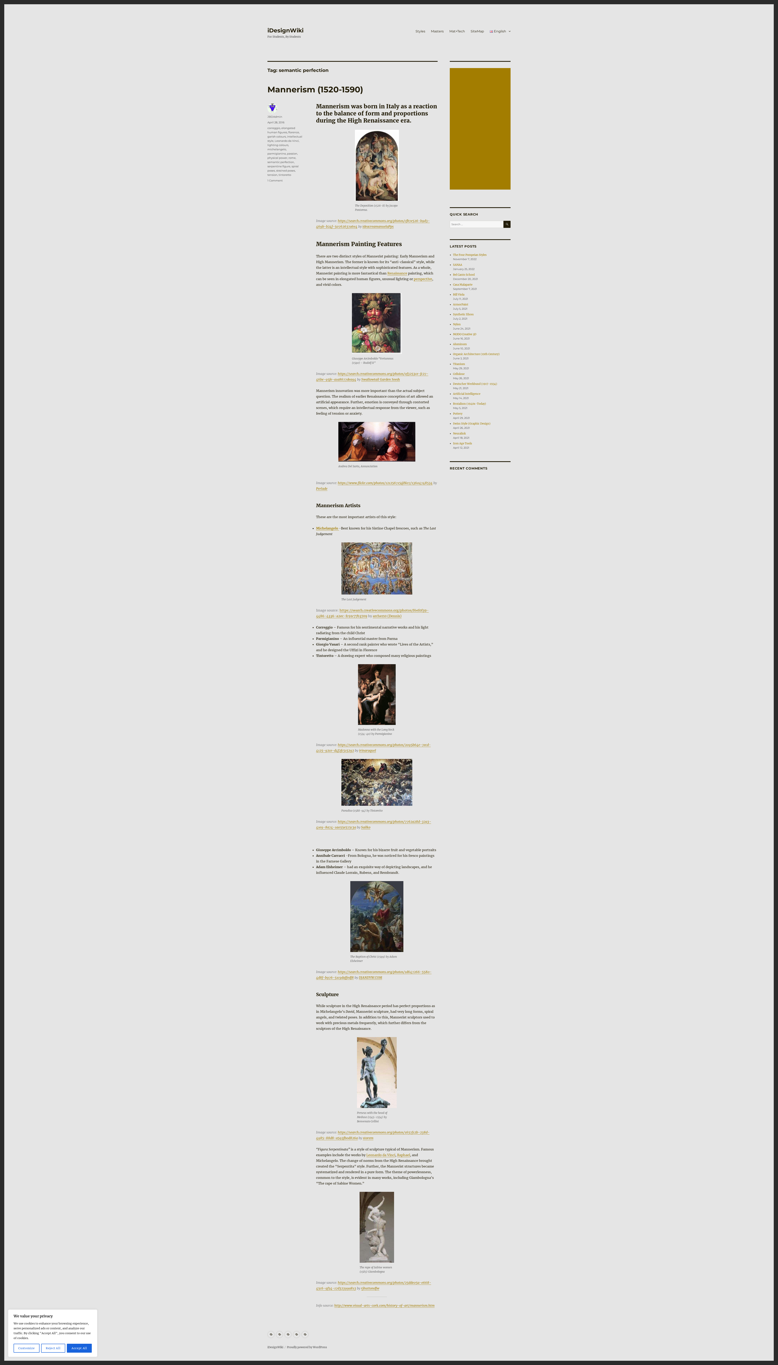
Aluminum (460, 344)
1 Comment (275, 180)
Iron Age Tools (462, 443)
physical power (277, 157)
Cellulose (459, 374)
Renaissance (397, 273)
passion (292, 153)
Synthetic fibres (463, 314)
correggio (273, 128)
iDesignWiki (285, 30)
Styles (420, 31)
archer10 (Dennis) (387, 616)
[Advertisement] (480, 129)
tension (272, 174)
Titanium (459, 364)
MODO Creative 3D (464, 334)
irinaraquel (367, 750)
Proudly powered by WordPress (307, 1347)
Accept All (79, 1348)
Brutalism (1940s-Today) (469, 404)
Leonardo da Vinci (380, 1155)
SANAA (457, 265)
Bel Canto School (464, 274)
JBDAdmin (274, 116)
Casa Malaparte (462, 284)
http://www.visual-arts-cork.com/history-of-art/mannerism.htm (384, 1305)
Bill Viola (458, 294)
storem (368, 1138)
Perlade (321, 489)
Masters (437, 31)
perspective (423, 279)
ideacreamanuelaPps (378, 226)
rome (292, 157)
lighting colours (277, 145)
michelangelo (276, 149)
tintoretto (285, 174)
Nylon (457, 324)
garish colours (276, 136)
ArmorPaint (460, 304)
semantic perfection (280, 162)
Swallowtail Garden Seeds (380, 379)
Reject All (53, 1348)
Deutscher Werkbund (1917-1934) (475, 384)
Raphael (403, 1155)
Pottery (457, 413)
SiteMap (477, 31)
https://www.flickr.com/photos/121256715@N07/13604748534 (385, 483)
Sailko (365, 827)
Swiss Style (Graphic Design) (472, 423)
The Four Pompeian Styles (470, 255)
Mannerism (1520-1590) (315, 89)
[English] (305, 1334)
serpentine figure (278, 166)
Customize (26, 1348)
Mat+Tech (457, 31)
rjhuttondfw (370, 1288)
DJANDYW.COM (370, 977)
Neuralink (459, 433)
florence (293, 132)
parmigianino (276, 153)
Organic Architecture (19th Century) (476, 354)
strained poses (285, 170)
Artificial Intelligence (466, 394)
